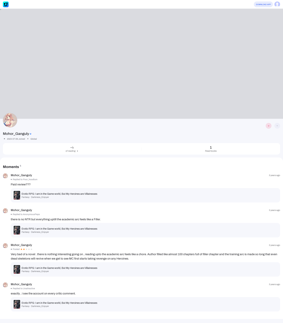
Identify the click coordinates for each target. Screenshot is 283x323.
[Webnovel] (6, 4)
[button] (141, 64)
